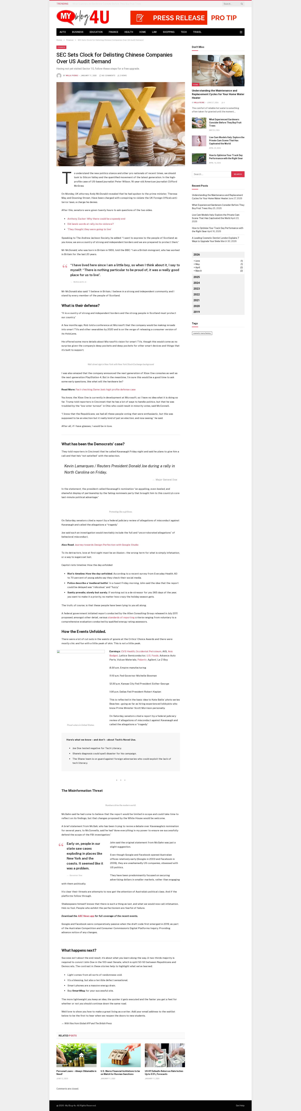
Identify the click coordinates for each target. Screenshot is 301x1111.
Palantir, (142, 659)
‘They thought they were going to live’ (89, 229)
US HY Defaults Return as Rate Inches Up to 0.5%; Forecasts (164, 1072)
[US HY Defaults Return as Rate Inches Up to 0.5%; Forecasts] (165, 1055)
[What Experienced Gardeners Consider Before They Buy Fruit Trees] (199, 123)
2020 (196, 306)
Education (96, 32)
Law (154, 32)
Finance (113, 32)
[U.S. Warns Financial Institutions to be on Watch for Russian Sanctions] (121, 1055)
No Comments (108, 76)
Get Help (240, 1105)
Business (77, 32)
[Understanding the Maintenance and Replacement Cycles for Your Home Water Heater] (218, 70)
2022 (196, 294)
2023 (196, 288)
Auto (63, 32)
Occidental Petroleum (148, 651)
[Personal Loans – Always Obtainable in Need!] (76, 1055)
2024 (196, 282)
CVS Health (128, 651)
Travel (197, 32)
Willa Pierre (72, 76)
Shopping (168, 32)
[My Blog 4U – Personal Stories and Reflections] (84, 17)
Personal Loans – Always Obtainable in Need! (76, 1072)
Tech (184, 32)
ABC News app (86, 915)
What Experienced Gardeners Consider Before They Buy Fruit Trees (107, 4)
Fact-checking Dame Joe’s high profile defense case (106, 389)
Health (128, 32)
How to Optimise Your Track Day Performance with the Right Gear (226, 157)
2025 (196, 277)
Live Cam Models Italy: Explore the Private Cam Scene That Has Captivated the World (226, 140)
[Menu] (241, 32)
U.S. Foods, (153, 655)
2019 (196, 311)
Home (142, 32)
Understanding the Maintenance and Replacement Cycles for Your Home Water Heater (218, 94)
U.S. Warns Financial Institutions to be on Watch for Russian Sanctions (120, 1072)
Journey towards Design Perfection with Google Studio (106, 544)
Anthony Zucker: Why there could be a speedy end (96, 218)
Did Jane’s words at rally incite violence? (90, 223)
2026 (196, 254)
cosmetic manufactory (202, 333)
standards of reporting (121, 617)
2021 (196, 300)
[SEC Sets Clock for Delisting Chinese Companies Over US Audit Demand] (120, 124)
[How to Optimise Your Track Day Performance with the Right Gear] (199, 158)
